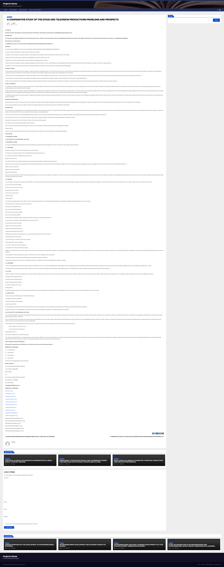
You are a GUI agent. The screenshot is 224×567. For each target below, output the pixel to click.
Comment (6, 477)
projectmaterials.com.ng (10, 410)
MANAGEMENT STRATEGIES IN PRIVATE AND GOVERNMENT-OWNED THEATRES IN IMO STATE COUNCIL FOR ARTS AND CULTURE (83, 461)
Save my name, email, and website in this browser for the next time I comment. (22, 523)
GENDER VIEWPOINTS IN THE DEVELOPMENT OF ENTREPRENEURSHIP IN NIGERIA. (29, 545)
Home (5, 9)
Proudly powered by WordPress (8, 564)
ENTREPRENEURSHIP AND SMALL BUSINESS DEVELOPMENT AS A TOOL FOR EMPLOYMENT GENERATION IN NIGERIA (138, 545)
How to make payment (35, 9)
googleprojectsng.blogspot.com (11, 412)
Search (170, 16)
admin (14, 23)
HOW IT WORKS (23, 9)
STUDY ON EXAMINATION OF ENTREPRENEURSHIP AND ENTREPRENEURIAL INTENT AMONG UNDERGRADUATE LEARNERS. (192, 545)
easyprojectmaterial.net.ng (10, 407)
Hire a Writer (13, 9)
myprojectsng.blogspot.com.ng (11, 415)
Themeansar (23, 564)
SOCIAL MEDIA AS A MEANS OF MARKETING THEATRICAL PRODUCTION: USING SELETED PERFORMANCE (138, 461)
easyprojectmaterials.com (10, 396)
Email (5, 509)
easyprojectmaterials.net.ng (11, 399)
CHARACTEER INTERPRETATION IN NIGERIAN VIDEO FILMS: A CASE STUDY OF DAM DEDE (30, 436)
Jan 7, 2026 (8, 548)
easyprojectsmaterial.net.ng (11, 404)
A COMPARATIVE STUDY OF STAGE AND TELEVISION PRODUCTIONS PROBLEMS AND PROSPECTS (136, 436)
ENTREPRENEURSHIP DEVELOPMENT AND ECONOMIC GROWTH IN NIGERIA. (83, 545)
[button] (217, 9)
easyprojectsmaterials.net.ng (11, 401)
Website (5, 516)
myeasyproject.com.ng (10, 393)
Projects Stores (10, 3)
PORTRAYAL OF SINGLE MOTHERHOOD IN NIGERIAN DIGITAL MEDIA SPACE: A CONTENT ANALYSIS (28, 461)
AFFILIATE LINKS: (9, 390)
